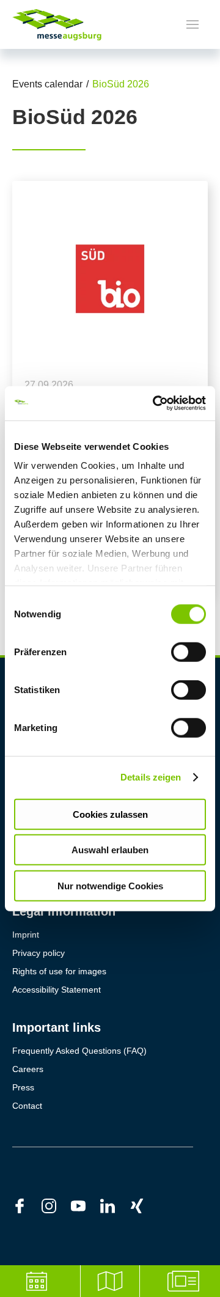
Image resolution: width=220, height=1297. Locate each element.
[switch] (188, 651)
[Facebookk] (27, 1205)
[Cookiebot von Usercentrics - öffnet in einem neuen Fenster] (155, 403)
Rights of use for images (59, 971)
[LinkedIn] (115, 1205)
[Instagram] (56, 1205)
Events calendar (47, 84)
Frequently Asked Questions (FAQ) (79, 1051)
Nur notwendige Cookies (110, 885)
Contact (27, 1106)
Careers (27, 1069)
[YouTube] (85, 1205)
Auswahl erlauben (110, 850)
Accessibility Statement (56, 989)
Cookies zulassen (110, 814)
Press (23, 1087)
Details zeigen (150, 777)
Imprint (25, 934)
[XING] (144, 1205)
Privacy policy (38, 953)
